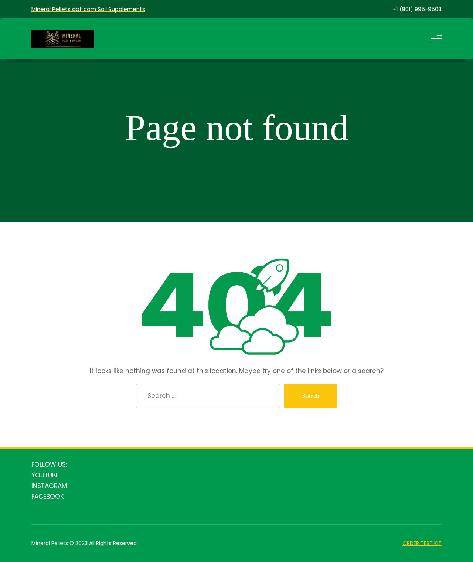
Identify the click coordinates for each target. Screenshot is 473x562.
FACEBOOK (47, 496)
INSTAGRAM (49, 485)
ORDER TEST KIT (422, 543)
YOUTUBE (45, 475)
